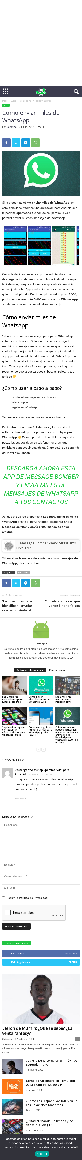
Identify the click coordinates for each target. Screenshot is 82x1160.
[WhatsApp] (35, 142)
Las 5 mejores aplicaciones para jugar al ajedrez (12, 699)
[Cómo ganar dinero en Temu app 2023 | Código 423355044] (12, 1086)
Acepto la (27, 897)
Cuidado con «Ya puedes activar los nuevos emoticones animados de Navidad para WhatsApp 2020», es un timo (66, 734)
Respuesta (20, 798)
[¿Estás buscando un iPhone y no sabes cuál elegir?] (12, 1127)
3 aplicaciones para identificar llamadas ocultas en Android (17, 605)
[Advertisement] (41, 43)
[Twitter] (16, 142)
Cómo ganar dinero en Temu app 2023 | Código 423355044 (50, 1083)
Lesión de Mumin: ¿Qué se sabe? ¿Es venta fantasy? (37, 1031)
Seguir (73, 962)
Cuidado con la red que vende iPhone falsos (62, 603)
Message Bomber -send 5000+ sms (48, 543)
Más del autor (57, 670)
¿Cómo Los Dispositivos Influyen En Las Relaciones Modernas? (51, 1103)
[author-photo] (41, 630)
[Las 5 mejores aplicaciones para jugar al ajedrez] (14, 685)
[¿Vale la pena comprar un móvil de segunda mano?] (12, 1066)
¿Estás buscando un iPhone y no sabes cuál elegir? (49, 1123)
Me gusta (71, 953)
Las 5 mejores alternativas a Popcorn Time (63, 699)
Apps (13, 100)
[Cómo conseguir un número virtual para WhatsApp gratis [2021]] (41, 716)
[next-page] (43, 749)
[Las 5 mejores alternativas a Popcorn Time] (67, 685)
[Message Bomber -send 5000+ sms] (8, 546)
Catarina (12, 126)
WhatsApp (23, 572)
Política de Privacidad (33, 897)
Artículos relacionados (30, 670)
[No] (77, 1147)
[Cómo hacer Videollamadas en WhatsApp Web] (41, 685)
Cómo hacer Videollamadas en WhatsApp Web (39, 699)
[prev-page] (38, 749)
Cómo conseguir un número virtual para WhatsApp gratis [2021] (40, 730)
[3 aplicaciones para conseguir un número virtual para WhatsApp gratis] (14, 716)
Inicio (4, 100)
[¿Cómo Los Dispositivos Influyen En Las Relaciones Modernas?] (12, 1107)
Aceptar (42, 1153)
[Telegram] (25, 142)
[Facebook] (6, 142)
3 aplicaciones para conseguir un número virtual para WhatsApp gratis (13, 730)
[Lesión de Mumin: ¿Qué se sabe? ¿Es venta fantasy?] (41, 999)
